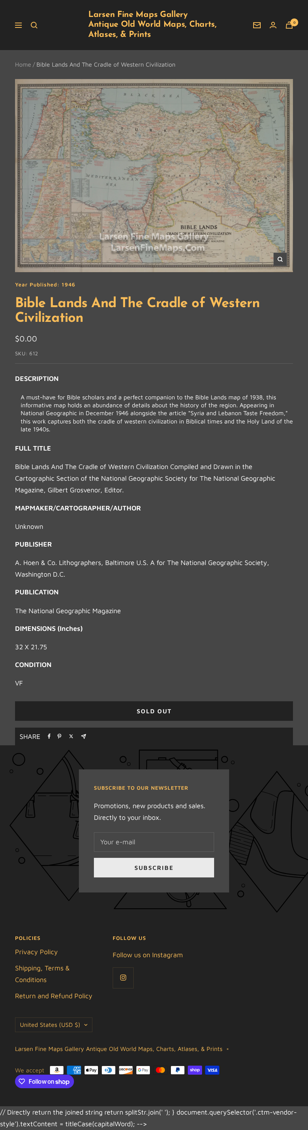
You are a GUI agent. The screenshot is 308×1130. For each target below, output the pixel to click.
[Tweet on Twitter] (71, 736)
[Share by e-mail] (83, 736)
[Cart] (289, 25)
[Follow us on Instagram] (123, 977)
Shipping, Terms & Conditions (42, 974)
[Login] (273, 25)
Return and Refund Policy (53, 996)
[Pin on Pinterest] (59, 736)
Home (23, 64)
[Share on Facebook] (49, 736)
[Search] (34, 25)
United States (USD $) (50, 1024)
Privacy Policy (36, 952)
